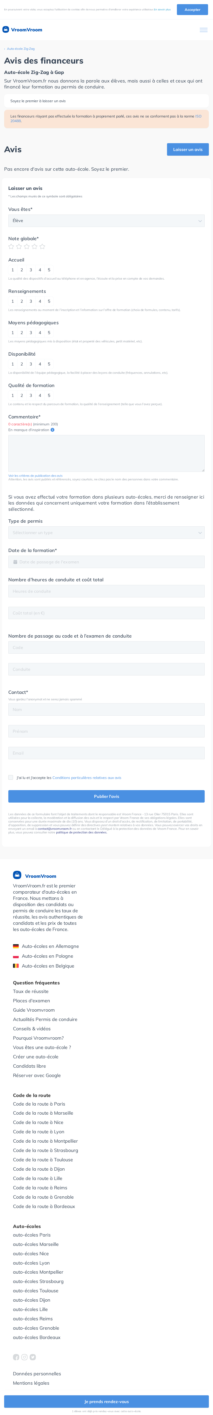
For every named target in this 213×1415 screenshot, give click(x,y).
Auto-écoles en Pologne (47, 956)
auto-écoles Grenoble (36, 1328)
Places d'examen (31, 1001)
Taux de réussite (31, 991)
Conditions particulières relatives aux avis (86, 777)
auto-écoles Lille (30, 1309)
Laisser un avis (188, 149)
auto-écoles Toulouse (35, 1291)
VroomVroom (26, 30)
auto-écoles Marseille (36, 1244)
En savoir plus (162, 9)
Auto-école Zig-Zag (21, 49)
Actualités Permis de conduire (45, 1019)
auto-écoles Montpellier (38, 1272)
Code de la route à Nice (38, 1122)
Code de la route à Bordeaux (44, 1206)
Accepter (192, 9)
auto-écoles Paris (32, 1235)
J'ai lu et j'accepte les (69, 777)
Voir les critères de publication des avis (35, 476)
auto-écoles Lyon (31, 1263)
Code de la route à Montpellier (45, 1141)
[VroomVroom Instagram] (24, 1357)
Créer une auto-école (35, 1057)
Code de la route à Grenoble (43, 1197)
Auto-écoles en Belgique (48, 966)
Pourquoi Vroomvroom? (38, 1038)
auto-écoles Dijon (31, 1300)
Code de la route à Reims (40, 1188)
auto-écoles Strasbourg (38, 1281)
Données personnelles (37, 1374)
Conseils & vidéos (32, 1029)
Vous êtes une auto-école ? (42, 1047)
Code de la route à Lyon (38, 1132)
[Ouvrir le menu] (203, 29)
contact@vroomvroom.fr (55, 829)
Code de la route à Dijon (39, 1169)
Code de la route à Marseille (43, 1113)
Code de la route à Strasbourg (45, 1150)
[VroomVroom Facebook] (16, 1357)
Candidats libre (29, 1066)
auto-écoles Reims (33, 1319)
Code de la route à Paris (39, 1104)
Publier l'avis (106, 796)
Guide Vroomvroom (34, 1010)
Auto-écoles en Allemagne (50, 946)
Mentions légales (31, 1383)
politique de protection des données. (81, 832)
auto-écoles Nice (31, 1254)
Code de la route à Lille (37, 1178)
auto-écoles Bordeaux (37, 1337)
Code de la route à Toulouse (43, 1160)
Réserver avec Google (37, 1075)
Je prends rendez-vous (106, 1401)
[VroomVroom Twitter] (33, 1357)
